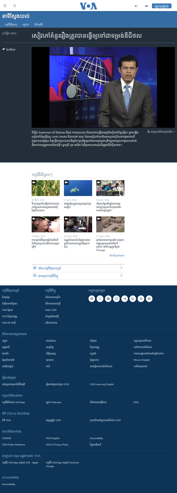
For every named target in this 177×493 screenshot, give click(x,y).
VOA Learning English (102, 384)
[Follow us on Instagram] (116, 298)
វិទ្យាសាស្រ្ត (94, 347)
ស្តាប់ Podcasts (53, 402)
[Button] (8, 50)
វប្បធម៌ (93, 353)
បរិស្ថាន (93, 340)
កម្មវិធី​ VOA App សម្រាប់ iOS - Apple (20, 462)
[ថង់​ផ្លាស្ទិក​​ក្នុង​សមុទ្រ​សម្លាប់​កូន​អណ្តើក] (78, 188)
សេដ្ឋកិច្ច (50, 347)
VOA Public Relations (13, 444)
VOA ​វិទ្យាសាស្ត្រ (9, 316)
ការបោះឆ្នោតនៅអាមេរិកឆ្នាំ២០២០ (149, 353)
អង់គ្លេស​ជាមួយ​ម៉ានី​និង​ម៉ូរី (13, 384)
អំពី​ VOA (6, 420)
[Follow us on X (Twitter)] (100, 298)
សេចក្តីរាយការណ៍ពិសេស (101, 366)
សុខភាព (50, 360)
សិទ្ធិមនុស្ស (51, 353)
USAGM (6, 438)
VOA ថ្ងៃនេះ (7, 310)
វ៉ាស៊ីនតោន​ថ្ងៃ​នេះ (9, 303)
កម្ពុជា (4, 340)
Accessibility (96, 438)
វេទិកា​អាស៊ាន (51, 322)
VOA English (52, 438)
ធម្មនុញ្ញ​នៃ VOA (53, 420)
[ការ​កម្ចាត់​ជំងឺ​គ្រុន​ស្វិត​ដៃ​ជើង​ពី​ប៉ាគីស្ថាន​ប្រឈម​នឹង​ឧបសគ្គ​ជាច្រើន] (46, 224)
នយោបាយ (51, 340)
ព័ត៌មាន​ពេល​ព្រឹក (52, 297)
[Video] (147, 6)
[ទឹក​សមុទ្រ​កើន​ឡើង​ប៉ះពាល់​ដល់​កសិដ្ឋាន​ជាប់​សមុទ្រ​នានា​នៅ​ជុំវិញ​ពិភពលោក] (46, 188)
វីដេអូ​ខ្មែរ (6, 297)
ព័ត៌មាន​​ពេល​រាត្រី (52, 303)
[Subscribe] (149, 298)
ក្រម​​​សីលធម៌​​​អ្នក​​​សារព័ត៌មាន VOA (105, 420)
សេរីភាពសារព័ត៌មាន (143, 347)
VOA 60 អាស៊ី (9, 322)
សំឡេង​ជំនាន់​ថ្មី (52, 316)
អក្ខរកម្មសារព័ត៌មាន (142, 340)
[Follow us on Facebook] (91, 298)
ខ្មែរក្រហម (94, 360)
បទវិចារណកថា (140, 366)
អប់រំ (48, 366)
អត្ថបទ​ (26, 24)
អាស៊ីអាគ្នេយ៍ (7, 366)
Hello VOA (51, 310)
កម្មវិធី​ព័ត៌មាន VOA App (13, 402)
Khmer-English (142, 360)
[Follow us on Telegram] (124, 298)
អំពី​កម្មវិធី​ (38, 24)
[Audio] (136, 6)
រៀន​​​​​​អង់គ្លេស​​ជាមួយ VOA (57, 384)
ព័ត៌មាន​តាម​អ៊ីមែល (98, 402)
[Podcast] (141, 298)
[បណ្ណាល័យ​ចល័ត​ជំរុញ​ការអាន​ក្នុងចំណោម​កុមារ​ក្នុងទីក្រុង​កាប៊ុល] (78, 224)
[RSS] (132, 298)
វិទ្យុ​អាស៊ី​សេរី (95, 444)
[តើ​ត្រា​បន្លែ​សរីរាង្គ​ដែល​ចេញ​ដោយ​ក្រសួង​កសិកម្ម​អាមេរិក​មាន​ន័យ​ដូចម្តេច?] (110, 188)
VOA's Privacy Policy (57, 444)
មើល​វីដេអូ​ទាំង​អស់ (116, 255)
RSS (136, 402)
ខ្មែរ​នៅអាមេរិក (8, 360)
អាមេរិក (5, 353)
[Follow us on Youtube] (108, 298)
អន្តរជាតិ (6, 347)
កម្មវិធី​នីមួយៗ (11, 24)
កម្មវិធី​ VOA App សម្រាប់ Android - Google (63, 464)
